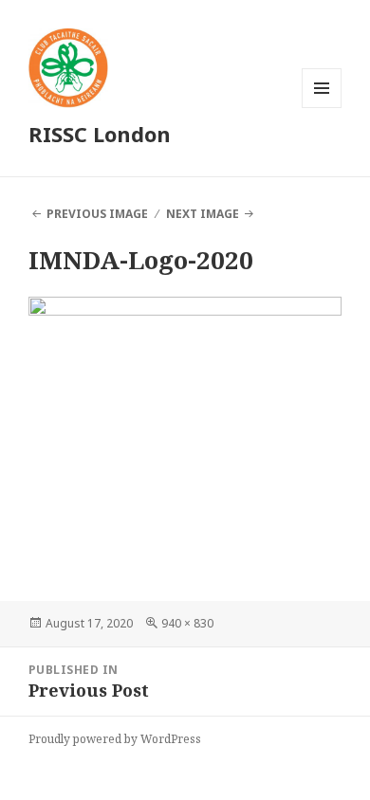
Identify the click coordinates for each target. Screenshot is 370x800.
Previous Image (97, 214)
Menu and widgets (322, 107)
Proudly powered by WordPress (114, 739)
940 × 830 (187, 623)
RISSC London (99, 133)
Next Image (202, 214)
